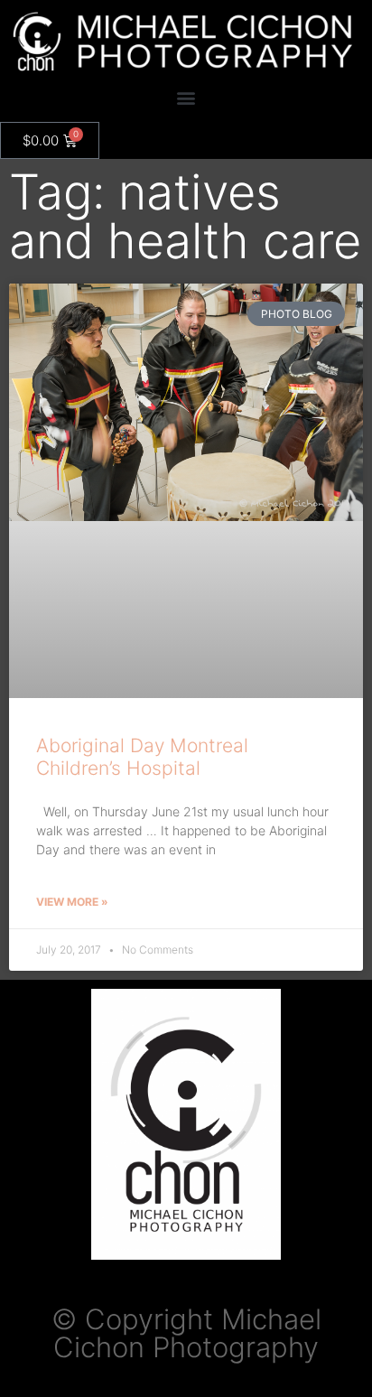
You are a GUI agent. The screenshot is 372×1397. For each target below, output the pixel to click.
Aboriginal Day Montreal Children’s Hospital (142, 756)
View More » (72, 901)
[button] (186, 97)
